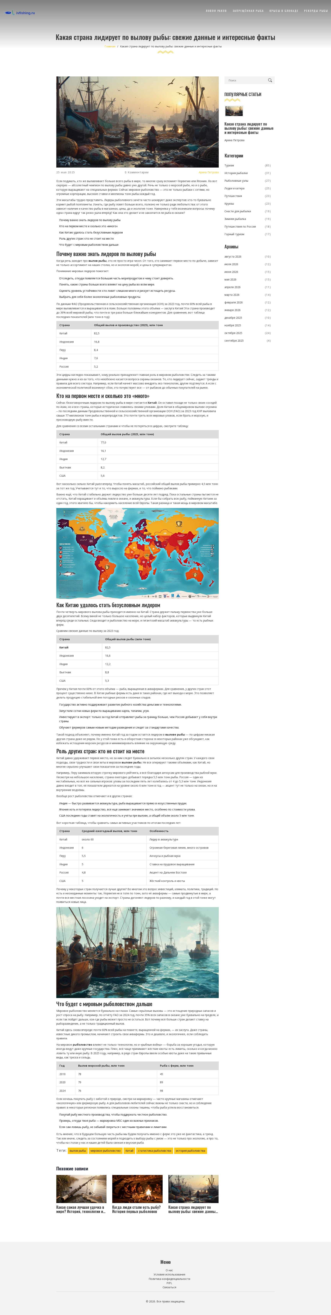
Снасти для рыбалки (247, 211)
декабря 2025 (247, 317)
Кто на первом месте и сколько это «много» (88, 226)
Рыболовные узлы (247, 180)
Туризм (247, 165)
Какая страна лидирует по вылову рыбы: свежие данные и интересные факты (192, 1209)
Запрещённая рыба (248, 11)
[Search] (271, 80)
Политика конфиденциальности (169, 1279)
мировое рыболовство (106, 1150)
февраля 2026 (247, 302)
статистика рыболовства (154, 1150)
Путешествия (247, 196)
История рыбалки (247, 173)
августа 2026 (247, 256)
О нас (169, 1270)
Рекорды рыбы (316, 11)
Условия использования (169, 1274)
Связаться (169, 1287)
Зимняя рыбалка (247, 219)
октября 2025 (247, 333)
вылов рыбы (78, 1150)
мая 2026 (247, 279)
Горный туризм (247, 234)
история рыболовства (190, 1150)
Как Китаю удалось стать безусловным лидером (91, 232)
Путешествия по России (247, 226)
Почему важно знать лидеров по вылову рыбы (89, 220)
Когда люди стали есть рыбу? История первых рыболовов (136, 1209)
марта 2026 (247, 295)
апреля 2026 (247, 287)
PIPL (169, 1283)
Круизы (247, 203)
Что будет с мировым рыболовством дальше (89, 244)
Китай (129, 1150)
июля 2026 (247, 264)
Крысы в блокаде (284, 11)
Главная (110, 46)
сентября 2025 (247, 340)
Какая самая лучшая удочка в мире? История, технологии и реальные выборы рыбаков (80, 1209)
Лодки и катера (247, 188)
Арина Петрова (209, 172)
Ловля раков (216, 11)
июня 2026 (247, 272)
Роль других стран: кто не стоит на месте (86, 238)
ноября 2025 (247, 325)
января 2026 (247, 310)
